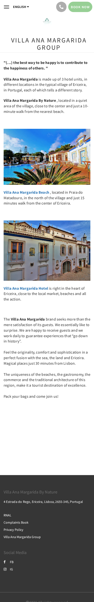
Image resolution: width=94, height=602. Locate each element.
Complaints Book (16, 522)
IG (11, 569)
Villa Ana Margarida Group (22, 537)
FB (11, 562)
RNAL (7, 515)
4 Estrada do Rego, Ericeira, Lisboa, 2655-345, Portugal (43, 501)
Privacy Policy (13, 529)
